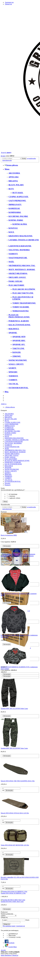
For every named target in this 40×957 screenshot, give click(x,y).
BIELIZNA (8, 417)
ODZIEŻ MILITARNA (12, 453)
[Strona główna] (11, 165)
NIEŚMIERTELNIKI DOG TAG (15, 450)
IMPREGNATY (10, 426)
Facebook (11, 943)
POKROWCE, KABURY (13, 462)
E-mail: (4, 920)
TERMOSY (8, 476)
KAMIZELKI (9, 427)
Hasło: (28, 920)
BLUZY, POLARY (11, 419)
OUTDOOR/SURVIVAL (13, 481)
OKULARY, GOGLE (11, 455)
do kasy (3, 156)
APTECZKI (8, 415)
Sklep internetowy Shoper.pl (9, 955)
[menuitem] (7, 169)
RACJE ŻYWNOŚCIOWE (13, 464)
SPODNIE (8, 467)
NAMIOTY (8, 445)
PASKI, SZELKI (10, 457)
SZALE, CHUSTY (11, 471)
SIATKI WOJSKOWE (12, 469)
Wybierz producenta (7, 914)
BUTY (7, 420)
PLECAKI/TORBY (11, 459)
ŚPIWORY (8, 474)
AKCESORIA (9, 414)
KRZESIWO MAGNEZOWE (14, 438)
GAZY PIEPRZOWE (11, 424)
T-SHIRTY (8, 478)
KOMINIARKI (9, 429)
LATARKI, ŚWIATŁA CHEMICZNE (17, 440)
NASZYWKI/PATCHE (12, 447)
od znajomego (13, 494)
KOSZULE (8, 434)
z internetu (12, 496)
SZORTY (8, 473)
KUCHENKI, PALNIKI (12, 431)
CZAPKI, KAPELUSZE (12, 422)
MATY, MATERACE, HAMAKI (15, 452)
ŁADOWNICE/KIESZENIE (14, 441)
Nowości (7, 483)
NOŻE (7, 448)
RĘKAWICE (9, 466)
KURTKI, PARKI (10, 433)
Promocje (7, 485)
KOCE (7, 436)
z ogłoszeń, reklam (14, 498)
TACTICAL (8, 480)
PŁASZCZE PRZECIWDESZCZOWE (17, 460)
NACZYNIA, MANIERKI (13, 443)
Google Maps (12, 947)
